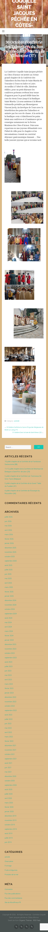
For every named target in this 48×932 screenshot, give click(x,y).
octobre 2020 (10, 781)
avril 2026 (8, 530)
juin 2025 (8, 574)
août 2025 (8, 565)
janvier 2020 (9, 812)
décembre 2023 (10, 644)
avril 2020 (8, 798)
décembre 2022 (10, 697)
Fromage (8, 866)
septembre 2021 (11, 759)
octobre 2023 (10, 653)
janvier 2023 (9, 693)
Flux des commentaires (13, 898)
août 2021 (8, 763)
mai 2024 (8, 623)
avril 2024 (8, 627)
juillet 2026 (8, 517)
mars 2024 (9, 631)
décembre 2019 (10, 816)
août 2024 (8, 618)
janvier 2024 (9, 640)
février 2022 (9, 741)
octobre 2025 (10, 557)
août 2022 (8, 715)
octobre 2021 (10, 754)
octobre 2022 (10, 706)
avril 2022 (8, 732)
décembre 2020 (10, 776)
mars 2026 (9, 535)
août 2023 (8, 662)
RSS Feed (36, 920)
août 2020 (8, 790)
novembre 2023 (10, 649)
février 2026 (9, 539)
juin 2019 (8, 842)
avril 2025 (8, 583)
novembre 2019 (10, 820)
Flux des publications (12, 894)
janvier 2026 (9, 543)
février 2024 (9, 636)
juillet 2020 (8, 794)
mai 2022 (8, 728)
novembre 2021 (10, 750)
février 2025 (9, 592)
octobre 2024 (10, 609)
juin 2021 (8, 768)
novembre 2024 (10, 605)
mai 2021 (8, 772)
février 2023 (9, 688)
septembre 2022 (11, 710)
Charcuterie (9, 861)
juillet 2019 (8, 838)
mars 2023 (9, 684)
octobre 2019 (10, 825)
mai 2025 (8, 579)
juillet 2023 (8, 667)
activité (16, 421)
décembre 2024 (10, 600)
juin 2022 (8, 724)
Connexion (9, 889)
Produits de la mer (11, 875)
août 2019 (8, 834)
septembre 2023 (11, 658)
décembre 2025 (10, 548)
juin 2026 (8, 521)
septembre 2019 (11, 829)
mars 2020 (9, 803)
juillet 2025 (8, 570)
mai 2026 (8, 526)
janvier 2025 (9, 596)
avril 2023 (8, 680)
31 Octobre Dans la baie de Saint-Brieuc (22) (27, 432)
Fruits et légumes (11, 870)
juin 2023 (8, 671)
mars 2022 (9, 737)
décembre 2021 (10, 746)
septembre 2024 (11, 614)
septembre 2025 (11, 561)
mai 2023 (8, 675)
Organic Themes (25, 920)
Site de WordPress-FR (13, 902)
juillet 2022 (8, 719)
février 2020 (9, 807)
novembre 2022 (10, 702)
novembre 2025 (10, 552)
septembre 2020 (11, 785)
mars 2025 (9, 587)
